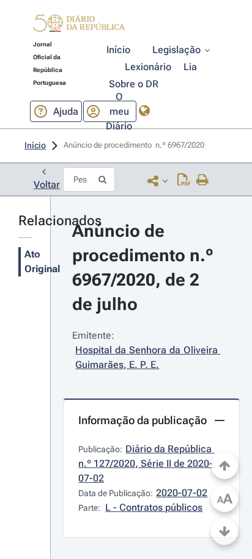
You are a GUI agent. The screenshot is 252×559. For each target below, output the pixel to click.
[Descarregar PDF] (183, 181)
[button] (79, 25)
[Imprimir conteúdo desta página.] (202, 181)
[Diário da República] (79, 26)
